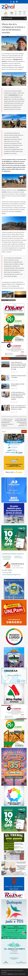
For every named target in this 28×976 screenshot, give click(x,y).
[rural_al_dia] (14, 327)
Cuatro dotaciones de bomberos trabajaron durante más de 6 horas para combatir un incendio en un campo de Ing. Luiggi (18, 366)
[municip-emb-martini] (14, 657)
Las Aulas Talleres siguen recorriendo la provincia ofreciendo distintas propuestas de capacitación (21, 422)
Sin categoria (12, 300)
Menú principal (8, 18)
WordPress (10, 974)
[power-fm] (14, 308)
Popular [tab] (5, 358)
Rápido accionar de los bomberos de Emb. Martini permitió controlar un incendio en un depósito (7, 422)
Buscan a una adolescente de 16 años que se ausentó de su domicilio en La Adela (18, 407)
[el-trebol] (14, 841)
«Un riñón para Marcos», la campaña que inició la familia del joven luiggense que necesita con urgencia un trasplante (18, 396)
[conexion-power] (14, 895)
